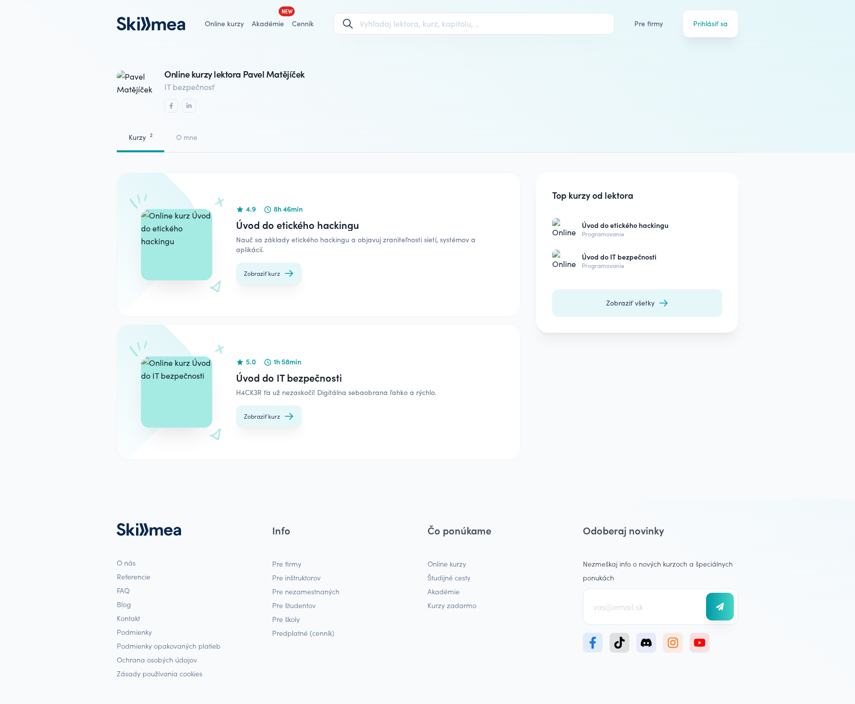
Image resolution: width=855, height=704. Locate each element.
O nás (126, 563)
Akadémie (444, 591)
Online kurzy (224, 23)
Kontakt (128, 618)
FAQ (123, 590)
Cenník (303, 23)
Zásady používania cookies (159, 673)
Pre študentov (294, 605)
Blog (124, 604)
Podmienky (134, 632)
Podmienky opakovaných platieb (169, 646)
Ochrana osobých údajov (157, 659)
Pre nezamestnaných (305, 591)
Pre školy (286, 619)
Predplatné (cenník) (303, 633)
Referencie (133, 576)
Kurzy (140, 137)
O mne (186, 137)
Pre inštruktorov (296, 577)
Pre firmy (648, 23)
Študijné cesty (449, 577)
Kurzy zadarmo (452, 605)
